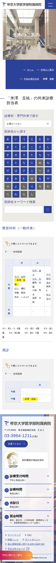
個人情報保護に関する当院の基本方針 (26, 544)
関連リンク (13, 539)
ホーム (30, 70)
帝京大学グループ (16, 548)
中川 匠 (50, 274)
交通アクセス (14, 444)
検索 (48, 209)
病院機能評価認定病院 (33, 460)
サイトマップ (14, 535)
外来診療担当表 (31, 79)
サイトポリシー (32, 539)
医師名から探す (15, 131)
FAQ (29, 535)
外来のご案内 (47, 70)
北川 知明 (19, 276)
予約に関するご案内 (12, 555)
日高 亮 (36, 279)
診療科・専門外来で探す (21, 115)
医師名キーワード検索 (19, 202)
